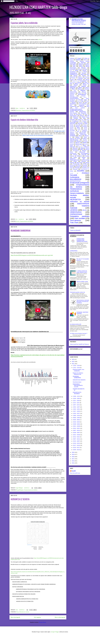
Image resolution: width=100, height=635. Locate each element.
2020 (73, 452)
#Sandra (72, 162)
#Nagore (84, 150)
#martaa (72, 144)
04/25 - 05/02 (76, 419)
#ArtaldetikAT (83, 81)
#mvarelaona (76, 150)
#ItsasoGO (83, 113)
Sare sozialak (80, 218)
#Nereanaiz (18, 110)
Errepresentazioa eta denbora (28, 110)
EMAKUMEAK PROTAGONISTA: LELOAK (78, 385)
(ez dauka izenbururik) (75, 324)
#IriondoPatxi (82, 111)
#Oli (84, 158)
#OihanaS (79, 156)
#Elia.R (80, 93)
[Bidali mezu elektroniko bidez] (30, 108)
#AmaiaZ (80, 69)
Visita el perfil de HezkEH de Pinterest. (79, 344)
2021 (73, 363)
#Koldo (71, 125)
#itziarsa (82, 115)
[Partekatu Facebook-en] (35, 108)
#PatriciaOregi (85, 160)
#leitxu (78, 127)
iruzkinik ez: (22, 108)
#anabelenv (73, 71)
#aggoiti (79, 58)
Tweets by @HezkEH (75, 230)
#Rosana (83, 161)
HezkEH (74, 471)
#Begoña (83, 86)
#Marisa (72, 142)
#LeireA (72, 126)
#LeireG (72, 127)
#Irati (88, 106)
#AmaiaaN (72, 69)
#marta (84, 142)
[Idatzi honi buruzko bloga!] (32, 108)
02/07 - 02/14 (76, 439)
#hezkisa (72, 101)
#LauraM (78, 125)
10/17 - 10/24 (76, 411)
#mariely (85, 139)
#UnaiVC (85, 165)
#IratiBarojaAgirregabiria (76, 109)
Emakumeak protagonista (79, 183)
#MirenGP (72, 146)
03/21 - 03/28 (76, 426)
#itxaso (71, 114)
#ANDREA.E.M (73, 74)
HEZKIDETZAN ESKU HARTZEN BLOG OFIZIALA (79, 19)
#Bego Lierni (86, 83)
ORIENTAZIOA (76, 212)
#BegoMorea (73, 86)
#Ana (71, 70)
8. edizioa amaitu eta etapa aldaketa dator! (82, 271)
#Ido (82, 101)
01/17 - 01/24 (76, 445)
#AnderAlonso (73, 73)
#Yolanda (77, 167)
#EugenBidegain (19, 490)
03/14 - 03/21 (76, 428)
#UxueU (85, 166)
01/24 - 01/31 (76, 443)
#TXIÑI (85, 164)
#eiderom (72, 93)
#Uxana (78, 166)
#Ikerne (80, 102)
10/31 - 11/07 (76, 407)
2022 (73, 361)
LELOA (84, 210)
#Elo (85, 93)
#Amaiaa (83, 67)
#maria (78, 138)
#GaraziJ (83, 95)
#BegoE (84, 85)
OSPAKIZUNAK (76, 214)
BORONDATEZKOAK (75, 181)
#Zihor (71, 171)
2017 (73, 458)
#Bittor (73, 89)
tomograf (53, 631)
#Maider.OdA (82, 133)
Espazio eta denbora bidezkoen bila (24, 119)
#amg (85, 69)
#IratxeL (72, 111)
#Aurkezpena (72, 82)
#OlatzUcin (72, 158)
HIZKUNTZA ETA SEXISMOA (77, 393)
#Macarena (72, 131)
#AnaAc (84, 70)
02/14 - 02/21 (76, 436)
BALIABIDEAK (75, 179)
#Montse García (85, 148)
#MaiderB (72, 134)
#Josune (84, 121)
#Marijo (72, 141)
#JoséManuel (75, 121)
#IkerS (86, 102)
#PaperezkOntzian (74, 160)
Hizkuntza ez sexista (24, 611)
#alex (74, 66)
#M (78, 130)
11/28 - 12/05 (76, 398)
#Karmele (72, 123)
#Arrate (87, 79)
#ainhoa (72, 61)
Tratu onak (74, 223)
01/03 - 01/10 (76, 449)
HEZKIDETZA (75, 199)
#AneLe (80, 77)
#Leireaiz (84, 126)
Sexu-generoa (75, 220)
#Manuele (72, 138)
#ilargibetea (73, 103)
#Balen (86, 82)
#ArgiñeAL (79, 79)
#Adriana (72, 58)
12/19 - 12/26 (76, 365)
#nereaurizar (73, 153)
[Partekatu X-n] (33, 108)
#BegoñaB (72, 87)
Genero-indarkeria (77, 193)
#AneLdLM (72, 77)
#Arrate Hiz (75, 81)
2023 (73, 359)
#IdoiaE (87, 101)
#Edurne (82, 90)
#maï (78, 131)
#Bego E (77, 83)
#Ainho (85, 59)
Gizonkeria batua (77, 382)
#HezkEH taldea (82, 99)
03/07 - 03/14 (76, 430)
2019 (73, 454)
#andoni (84, 73)
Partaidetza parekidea (79, 216)
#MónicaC (75, 148)
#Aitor (74, 65)
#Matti (71, 145)
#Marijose (79, 141)
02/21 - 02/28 (76, 434)
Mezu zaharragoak (60, 617)
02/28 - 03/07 (76, 432)
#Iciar (78, 101)
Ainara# (71, 173)
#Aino (87, 63)
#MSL (81, 149)
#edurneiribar (73, 91)
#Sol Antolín (80, 162)
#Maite (80, 135)
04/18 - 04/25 (76, 422)
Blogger (57, 631)
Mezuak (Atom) (42, 622)
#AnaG (80, 71)
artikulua (40, 39)
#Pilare (75, 161)
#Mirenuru (86, 146)
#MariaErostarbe (74, 139)
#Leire (85, 125)
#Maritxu (77, 142)
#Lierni (85, 127)
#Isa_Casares (73, 113)
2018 (73, 456)
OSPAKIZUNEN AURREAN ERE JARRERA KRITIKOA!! (82, 240)
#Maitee (77, 137)
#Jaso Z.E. (81, 119)
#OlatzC (84, 157)
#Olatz (75, 157)
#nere (71, 152)
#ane (88, 74)
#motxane (74, 149)
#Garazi (72, 95)
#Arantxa (74, 78)
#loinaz (72, 129)
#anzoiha (87, 77)
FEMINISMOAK (76, 189)
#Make (85, 137)
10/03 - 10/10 (76, 415)
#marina (86, 141)
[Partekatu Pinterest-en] (36, 108)
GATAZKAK (74, 191)
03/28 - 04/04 (76, 424)
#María (85, 138)
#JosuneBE (73, 122)
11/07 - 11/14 (76, 404)
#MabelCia (84, 130)
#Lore (85, 129)
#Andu (82, 74)
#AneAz (75, 75)
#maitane (72, 135)
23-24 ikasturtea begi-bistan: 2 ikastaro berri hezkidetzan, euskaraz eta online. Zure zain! (79, 23)
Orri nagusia (37, 617)
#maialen (84, 131)
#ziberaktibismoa (84, 169)
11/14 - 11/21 (76, 402)
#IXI (88, 115)
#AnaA (76, 70)
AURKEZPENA (73, 250)
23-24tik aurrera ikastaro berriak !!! (78, 333)
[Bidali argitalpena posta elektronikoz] (27, 108)
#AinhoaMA (73, 63)
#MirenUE (80, 146)
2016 (73, 460)
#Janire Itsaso (85, 117)
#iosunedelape (83, 103)
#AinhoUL (81, 63)
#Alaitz (80, 65)
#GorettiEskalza (74, 97)
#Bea (71, 83)
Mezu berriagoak (15, 617)
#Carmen (87, 89)
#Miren (84, 145)
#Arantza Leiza (82, 78)
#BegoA (76, 85)
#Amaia (81, 66)
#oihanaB (83, 154)
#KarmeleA (80, 123)
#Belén (80, 87)
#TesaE (87, 162)
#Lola (79, 129)
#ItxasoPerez (79, 114)
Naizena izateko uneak (82, 281)
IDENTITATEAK (83, 204)
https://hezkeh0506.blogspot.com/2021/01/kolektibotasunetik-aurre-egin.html (32, 255)
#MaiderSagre (83, 134)
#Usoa (71, 166)
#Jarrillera (72, 119)
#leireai (77, 126)
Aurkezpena (74, 177)
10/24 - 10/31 (76, 409)
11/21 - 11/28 (76, 400)
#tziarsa (79, 165)
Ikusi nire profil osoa (75, 473)
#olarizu (87, 156)
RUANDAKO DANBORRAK (20, 230)
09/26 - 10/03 (76, 417)
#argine (72, 79)
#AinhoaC (83, 62)
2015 (73, 463)
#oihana (75, 154)
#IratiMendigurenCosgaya (76, 110)
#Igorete (74, 102)
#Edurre (84, 91)
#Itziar (86, 114)
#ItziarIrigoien (73, 115)
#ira (71, 105)
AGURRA (80, 171)
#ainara (78, 59)
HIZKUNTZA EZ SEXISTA (20, 499)
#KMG (86, 123)
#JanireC (76, 118)
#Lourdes (72, 130)
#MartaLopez (79, 144)
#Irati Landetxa (80, 107)
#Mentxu (78, 145)
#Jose (17, 611)
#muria (87, 149)
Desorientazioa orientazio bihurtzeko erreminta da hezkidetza (83, 301)
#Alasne (87, 65)
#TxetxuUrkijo (76, 164)
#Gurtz (85, 97)
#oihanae (72, 156)
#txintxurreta (73, 165)
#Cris (75, 90)
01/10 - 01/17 (76, 447)
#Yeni (71, 167)
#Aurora (79, 82)
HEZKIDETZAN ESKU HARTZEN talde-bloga (38, 7)
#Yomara (75, 169)
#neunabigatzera (85, 153)
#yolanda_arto (85, 167)
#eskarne (72, 94)
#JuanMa (80, 122)
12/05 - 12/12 (76, 396)
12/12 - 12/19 (76, 367)
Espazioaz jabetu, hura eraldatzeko (24, 22)
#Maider (72, 133)
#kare (85, 122)
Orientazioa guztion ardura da (77, 292)
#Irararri (82, 106)
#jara (84, 118)
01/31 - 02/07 (76, 441)
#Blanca (80, 89)
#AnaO (17, 221)
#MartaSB (86, 144)
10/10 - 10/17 (76, 413)
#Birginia (87, 87)
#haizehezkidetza (74, 98)
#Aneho (84, 75)
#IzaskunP (75, 117)
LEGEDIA (74, 210)
